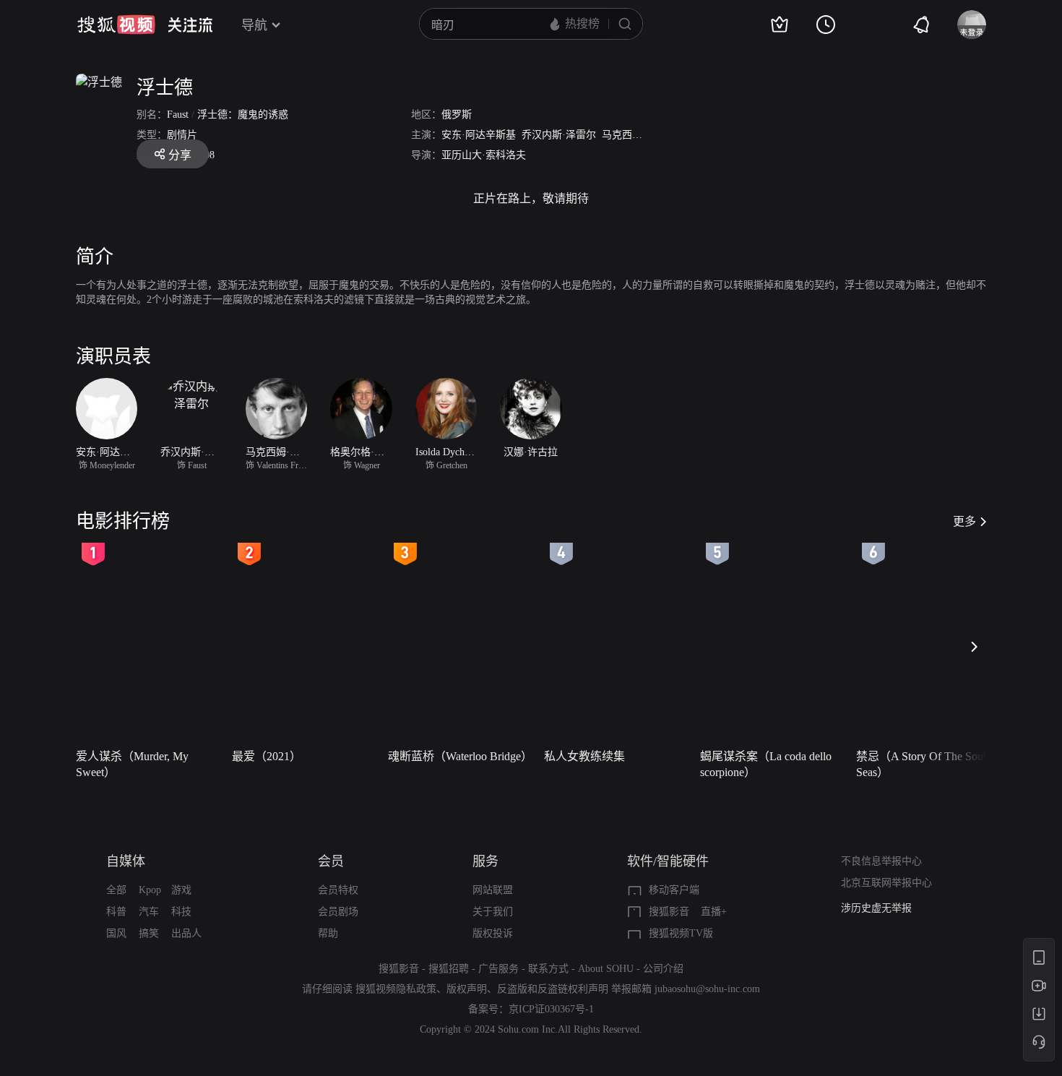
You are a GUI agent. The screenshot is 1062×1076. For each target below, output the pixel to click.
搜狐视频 (116, 25)
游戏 (181, 890)
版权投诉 (492, 933)
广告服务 (498, 968)
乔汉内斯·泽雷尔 (559, 134)
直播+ (714, 911)
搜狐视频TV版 (681, 933)
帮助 (328, 933)
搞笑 (149, 933)
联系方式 (548, 968)
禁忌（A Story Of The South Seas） (924, 764)
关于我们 (492, 911)
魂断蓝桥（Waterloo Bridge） (460, 756)
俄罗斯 (456, 114)
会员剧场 (338, 911)
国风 (116, 933)
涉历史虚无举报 (876, 908)
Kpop (150, 890)
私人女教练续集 (584, 756)
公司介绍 (663, 968)
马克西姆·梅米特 (639, 134)
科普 (116, 911)
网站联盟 (492, 890)
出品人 (186, 933)
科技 (181, 911)
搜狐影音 (669, 911)
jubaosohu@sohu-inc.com (707, 989)
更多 (964, 521)
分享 (179, 155)
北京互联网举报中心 (886, 882)
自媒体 (125, 861)
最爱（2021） (266, 756)
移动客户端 (674, 890)
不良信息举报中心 (881, 861)
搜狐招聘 (448, 968)
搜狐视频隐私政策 (395, 989)
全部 (116, 890)
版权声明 (466, 989)
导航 (254, 25)
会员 (331, 861)
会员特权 (338, 890)
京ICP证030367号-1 (551, 1009)
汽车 (149, 911)
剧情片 (182, 134)
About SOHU (606, 968)
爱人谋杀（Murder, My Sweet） (132, 764)
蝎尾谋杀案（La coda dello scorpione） (766, 764)
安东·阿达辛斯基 (478, 134)
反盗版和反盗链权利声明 (552, 989)
